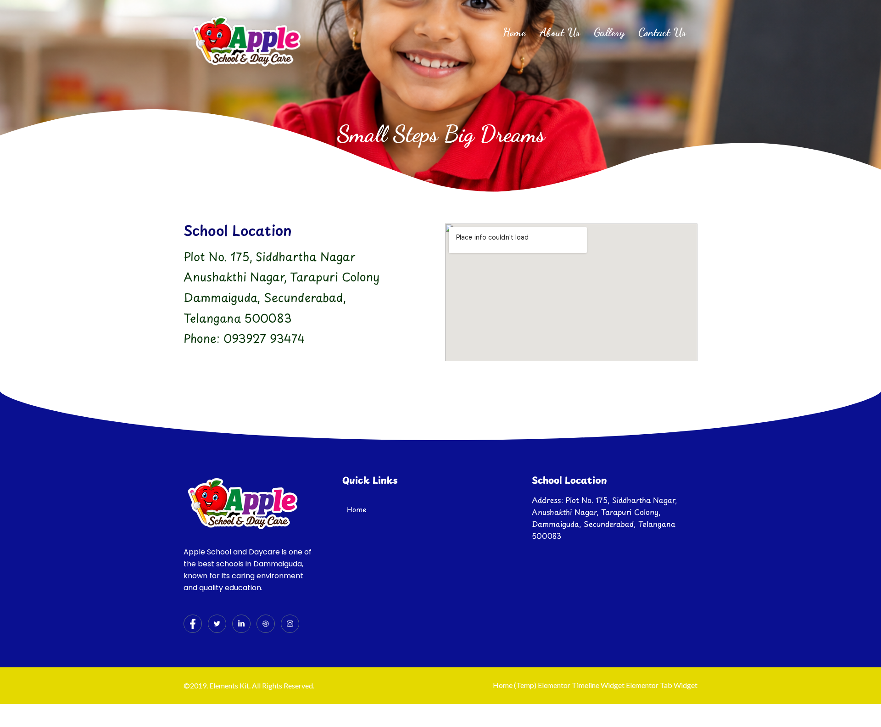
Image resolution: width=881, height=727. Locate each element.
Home (514, 32)
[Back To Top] (858, 705)
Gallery (609, 32)
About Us (560, 32)
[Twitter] (217, 624)
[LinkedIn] (241, 624)
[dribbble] (265, 624)
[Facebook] (193, 624)
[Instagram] (290, 624)
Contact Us (662, 32)
